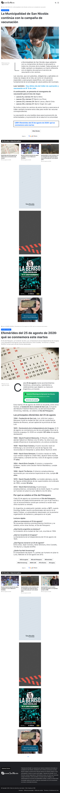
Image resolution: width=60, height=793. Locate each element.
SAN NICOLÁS (8, 7)
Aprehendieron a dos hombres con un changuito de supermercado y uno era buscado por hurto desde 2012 (50, 157)
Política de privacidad (29, 790)
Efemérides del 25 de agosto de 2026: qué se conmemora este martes (9, 157)
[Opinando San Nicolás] (8, 2)
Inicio (3, 7)
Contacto (21, 790)
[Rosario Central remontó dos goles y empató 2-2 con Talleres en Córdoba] (30, 149)
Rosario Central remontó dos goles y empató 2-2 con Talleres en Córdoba (29, 157)
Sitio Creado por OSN (30, 788)
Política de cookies (39, 790)
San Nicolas (36, 131)
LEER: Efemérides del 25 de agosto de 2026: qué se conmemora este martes (35, 124)
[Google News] (33, 136)
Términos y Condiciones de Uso (51, 790)
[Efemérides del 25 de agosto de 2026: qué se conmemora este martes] (10, 149)
